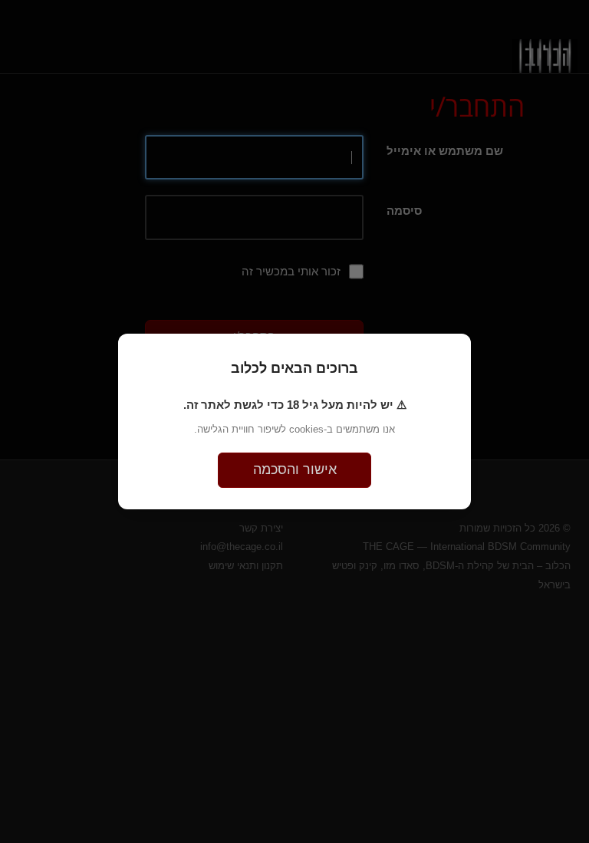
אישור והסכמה (295, 469)
